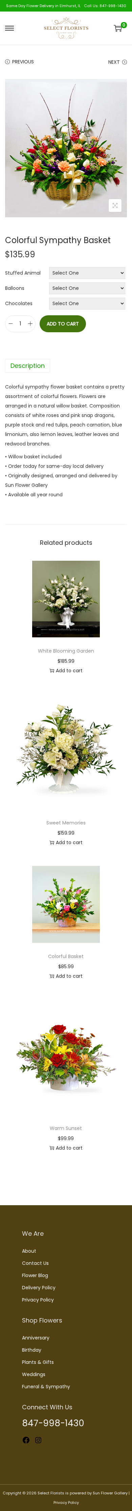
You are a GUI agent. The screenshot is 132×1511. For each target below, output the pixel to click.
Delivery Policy (39, 1287)
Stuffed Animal (23, 273)
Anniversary (35, 1337)
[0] (118, 28)
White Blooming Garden (66, 651)
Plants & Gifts (38, 1362)
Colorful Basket (66, 956)
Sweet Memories (66, 822)
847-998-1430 (113, 5)
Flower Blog (35, 1275)
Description (27, 365)
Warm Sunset (66, 1128)
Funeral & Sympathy (46, 1386)
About (29, 1251)
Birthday (31, 1350)
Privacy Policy (38, 1299)
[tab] (66, 366)
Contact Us (35, 1263)
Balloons (14, 288)
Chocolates (18, 303)
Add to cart (63, 323)
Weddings (33, 1374)
